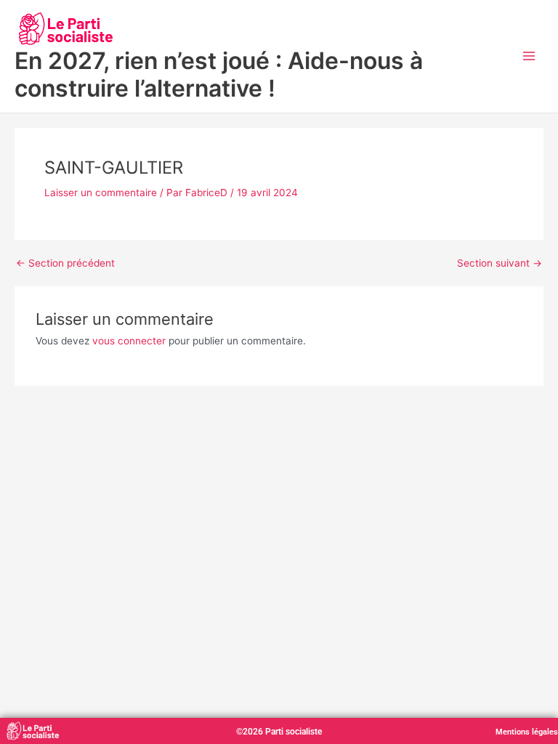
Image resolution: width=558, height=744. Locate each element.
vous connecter (129, 341)
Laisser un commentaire (100, 192)
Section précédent (65, 264)
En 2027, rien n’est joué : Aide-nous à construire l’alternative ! (219, 74)
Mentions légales (527, 732)
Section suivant (499, 264)
